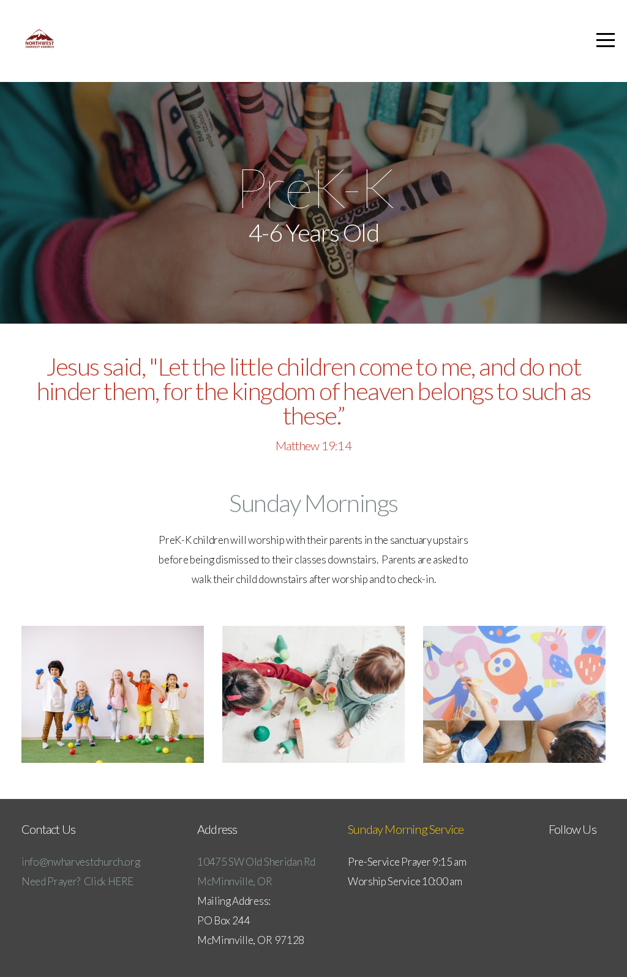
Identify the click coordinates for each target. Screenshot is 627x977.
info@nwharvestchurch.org (80, 861)
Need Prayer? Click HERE (77, 881)
